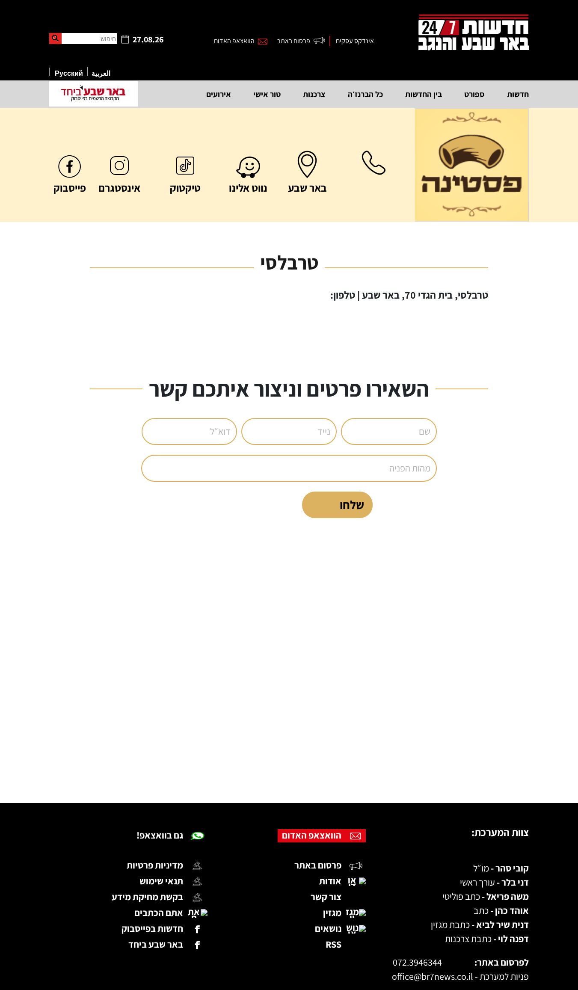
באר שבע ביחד (155, 944)
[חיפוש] (55, 38)
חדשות (518, 94)
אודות (330, 881)
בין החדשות (423, 94)
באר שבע (307, 188)
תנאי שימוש (161, 881)
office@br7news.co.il (432, 976)
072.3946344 (417, 962)
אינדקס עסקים (355, 40)
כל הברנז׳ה (365, 94)
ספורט (474, 94)
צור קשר (326, 897)
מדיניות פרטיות (155, 865)
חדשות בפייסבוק (152, 928)
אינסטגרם (119, 188)
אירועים (218, 94)
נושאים (328, 928)
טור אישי (267, 94)
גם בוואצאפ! (159, 835)
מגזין (332, 913)
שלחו (352, 505)
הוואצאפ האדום (234, 40)
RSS (333, 944)
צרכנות (314, 94)
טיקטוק (185, 188)
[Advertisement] (272, 768)
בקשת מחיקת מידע (147, 897)
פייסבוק (69, 188)
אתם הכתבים (158, 913)
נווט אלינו (248, 188)
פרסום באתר (293, 40)
